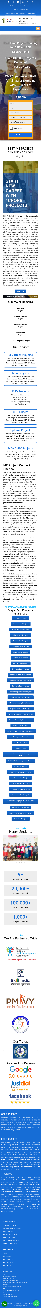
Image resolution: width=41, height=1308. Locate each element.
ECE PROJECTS (8, 1231)
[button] (5, 848)
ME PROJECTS (8, 1259)
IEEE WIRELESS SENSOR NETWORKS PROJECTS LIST (18, 1157)
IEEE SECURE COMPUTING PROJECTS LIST (15, 1142)
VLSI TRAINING (24, 1197)
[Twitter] (13, 2)
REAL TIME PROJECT (10, 1243)
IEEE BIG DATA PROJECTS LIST (28, 1155)
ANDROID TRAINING (8, 1177)
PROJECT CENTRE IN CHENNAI (13, 1228)
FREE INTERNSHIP (9, 1237)
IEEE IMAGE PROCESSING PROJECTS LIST (14, 1150)
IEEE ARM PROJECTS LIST (31, 1117)
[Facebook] (8, 2)
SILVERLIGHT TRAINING (10, 1197)
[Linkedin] (18, 2)
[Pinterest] (32, 2)
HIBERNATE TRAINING (8, 1184)
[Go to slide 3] (19, 862)
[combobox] (20, 117)
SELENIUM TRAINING (24, 1202)
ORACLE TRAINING (7, 1194)
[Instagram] (27, 2)
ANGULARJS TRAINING (17, 1206)
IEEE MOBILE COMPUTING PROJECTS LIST (25, 1147)
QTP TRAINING (22, 1204)
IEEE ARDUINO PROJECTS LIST (10, 1120)
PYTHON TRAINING (7, 1211)
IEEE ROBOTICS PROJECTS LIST (16, 1122)
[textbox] (19, 117)
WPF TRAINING (16, 1187)
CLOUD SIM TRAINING (25, 1184)
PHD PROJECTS (9, 1262)
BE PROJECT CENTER (10, 1234)
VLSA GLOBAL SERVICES (11, 1240)
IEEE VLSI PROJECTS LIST (10, 1162)
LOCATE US (7, 1265)
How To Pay (27, 6)
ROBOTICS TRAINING (33, 1194)
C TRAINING (34, 1209)
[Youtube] (23, 2)
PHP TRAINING (19, 1194)
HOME (6, 1253)
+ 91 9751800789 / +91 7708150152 (15, 13)
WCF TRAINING (29, 1187)
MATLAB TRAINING (31, 1192)
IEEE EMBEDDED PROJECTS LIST (11, 1117)
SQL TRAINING (30, 1206)
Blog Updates (31, 13)
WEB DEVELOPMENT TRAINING (20, 1199)
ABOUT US (7, 1256)
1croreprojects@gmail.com (20, 10)
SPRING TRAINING (32, 1182)
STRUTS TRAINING (16, 1182)
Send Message (20, 135)
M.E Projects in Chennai (26, 19)
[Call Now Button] (4, 1304)
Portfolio (18, 6)
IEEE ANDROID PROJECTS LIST (24, 1127)
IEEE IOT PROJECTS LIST (27, 1167)
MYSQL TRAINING (21, 1209)
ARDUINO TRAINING (24, 1177)
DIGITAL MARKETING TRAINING (20, 1189)
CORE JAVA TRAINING (18, 1180)
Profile (12, 6)
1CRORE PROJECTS (10, 1225)
